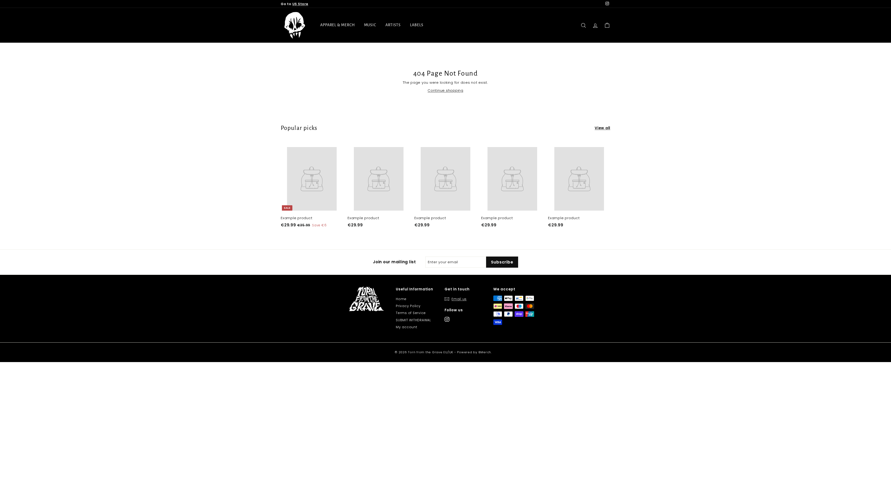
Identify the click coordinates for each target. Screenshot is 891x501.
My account (406, 327)
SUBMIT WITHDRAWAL (413, 320)
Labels (416, 25)
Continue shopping (445, 90)
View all (602, 127)
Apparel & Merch (337, 25)
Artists (393, 25)
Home (401, 299)
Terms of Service (411, 313)
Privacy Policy (408, 306)
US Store (300, 4)
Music (370, 25)
